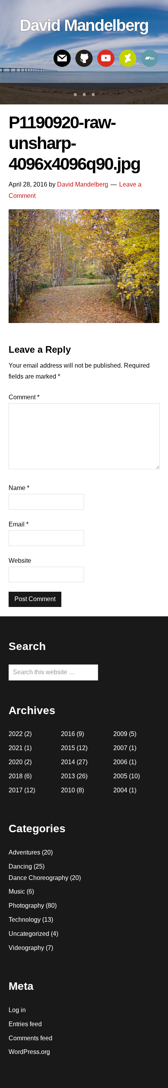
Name (19, 488)
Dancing (20, 866)
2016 (68, 734)
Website (20, 560)
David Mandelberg (84, 25)
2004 (120, 790)
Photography (26, 905)
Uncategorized (29, 933)
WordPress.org (29, 1052)
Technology (25, 919)
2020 (16, 762)
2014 (68, 762)
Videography (26, 947)
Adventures (24, 852)
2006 (120, 762)
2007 (120, 748)
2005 (120, 776)
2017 (16, 790)
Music (17, 891)
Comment (24, 397)
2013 (68, 776)
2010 (68, 790)
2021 (16, 748)
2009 (120, 734)
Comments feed (30, 1038)
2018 (16, 776)
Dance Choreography (38, 877)
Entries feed (25, 1024)
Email (19, 524)
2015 (68, 748)
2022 (16, 734)
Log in (17, 1010)
